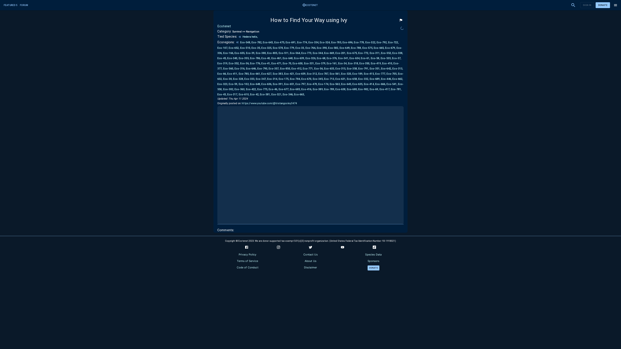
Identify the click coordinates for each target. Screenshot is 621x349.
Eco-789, (329, 89)
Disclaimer (310, 267)
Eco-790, (262, 68)
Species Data (373, 254)
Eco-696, (348, 42)
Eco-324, (325, 42)
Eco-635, (357, 84)
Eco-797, (300, 84)
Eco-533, (386, 58)
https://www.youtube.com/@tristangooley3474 (269, 103)
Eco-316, (239, 68)
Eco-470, (312, 84)
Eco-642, (386, 68)
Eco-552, (386, 53)
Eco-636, (266, 84)
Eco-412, (296, 68)
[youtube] (342, 247)
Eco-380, (261, 53)
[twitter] (310, 247)
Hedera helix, (250, 36)
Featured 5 (10, 5)
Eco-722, (393, 42)
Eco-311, (375, 53)
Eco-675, (352, 53)
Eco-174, (323, 84)
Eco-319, (222, 63)
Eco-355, (244, 58)
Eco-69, (374, 89)
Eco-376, (332, 58)
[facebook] (246, 247)
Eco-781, (396, 89)
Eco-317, (232, 94)
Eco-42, (254, 94)
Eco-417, (385, 89)
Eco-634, (354, 58)
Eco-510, (245, 47)
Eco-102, (244, 84)
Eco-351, (375, 68)
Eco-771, (308, 68)
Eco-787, (323, 73)
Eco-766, (310, 47)
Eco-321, (276, 94)
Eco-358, (352, 68)
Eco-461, (276, 58)
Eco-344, (318, 53)
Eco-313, (397, 68)
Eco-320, (346, 73)
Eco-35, (256, 47)
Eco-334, (313, 42)
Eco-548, (245, 42)
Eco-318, (353, 63)
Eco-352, (234, 63)
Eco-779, (289, 47)
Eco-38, (227, 78)
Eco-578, (278, 47)
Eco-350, (364, 63)
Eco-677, (284, 89)
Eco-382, (228, 89)
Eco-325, (266, 47)
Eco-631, (340, 78)
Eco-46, (273, 89)
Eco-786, (255, 58)
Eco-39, (250, 53)
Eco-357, (274, 68)
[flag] (401, 20)
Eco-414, (369, 84)
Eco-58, (375, 58)
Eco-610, (244, 94)
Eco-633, (329, 68)
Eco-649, (345, 47)
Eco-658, (352, 78)
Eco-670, (306, 78)
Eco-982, (363, 89)
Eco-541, (392, 84)
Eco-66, (222, 73)
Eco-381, (265, 94)
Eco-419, (376, 63)
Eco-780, (244, 73)
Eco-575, (367, 47)
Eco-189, (357, 73)
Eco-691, (291, 42)
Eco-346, (288, 94)
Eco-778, (359, 42)
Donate (602, 5)
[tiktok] (374, 247)
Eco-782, (256, 42)
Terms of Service (247, 261)
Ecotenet (312, 5)
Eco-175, (284, 78)
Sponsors (373, 261)
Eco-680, (352, 89)
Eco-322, (370, 42)
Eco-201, (340, 53)
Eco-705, (392, 73)
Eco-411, (232, 73)
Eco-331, (309, 63)
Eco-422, (251, 89)
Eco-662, (397, 78)
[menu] (615, 5)
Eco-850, (285, 68)
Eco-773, (306, 53)
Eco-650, (298, 63)
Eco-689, (375, 78)
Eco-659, (300, 73)
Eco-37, (396, 58)
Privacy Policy (247, 254)
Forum (24, 5)
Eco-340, (232, 58)
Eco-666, (380, 84)
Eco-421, (289, 73)
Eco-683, (295, 89)
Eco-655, (239, 53)
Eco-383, (278, 73)
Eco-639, (299, 58)
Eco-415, (369, 73)
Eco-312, (312, 73)
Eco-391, (278, 84)
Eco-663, (299, 94)
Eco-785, (336, 42)
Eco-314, (272, 78)
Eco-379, (320, 63)
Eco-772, (363, 53)
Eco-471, (276, 63)
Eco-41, (266, 63)
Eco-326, (310, 58)
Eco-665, (379, 47)
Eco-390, (322, 47)
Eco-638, (340, 89)
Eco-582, (333, 47)
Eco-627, (266, 73)
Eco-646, (251, 68)
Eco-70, (287, 63)
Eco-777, (380, 73)
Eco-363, (239, 89)
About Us (310, 261)
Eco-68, (321, 58)
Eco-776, (255, 63)
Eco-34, (342, 63)
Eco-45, (222, 58)
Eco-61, (365, 58)
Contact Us (310, 254)
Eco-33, (300, 47)
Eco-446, (386, 78)
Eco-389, (318, 89)
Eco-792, (382, 42)
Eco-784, (295, 78)
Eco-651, (289, 84)
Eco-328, (238, 78)
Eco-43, (222, 94)
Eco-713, (329, 78)
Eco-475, (279, 42)
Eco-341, (343, 58)
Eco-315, (340, 68)
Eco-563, (335, 84)
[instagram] (278, 247)
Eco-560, (228, 68)
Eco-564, (295, 53)
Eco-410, (387, 63)
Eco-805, (272, 53)
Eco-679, (390, 47)
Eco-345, (318, 78)
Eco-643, (268, 42)
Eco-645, (346, 84)
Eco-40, (266, 58)
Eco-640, (288, 58)
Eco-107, (222, 47)
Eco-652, (234, 47)
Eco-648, (255, 84)
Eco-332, (363, 78)
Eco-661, (255, 73)
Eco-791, (363, 68)
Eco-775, (262, 89)
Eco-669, (329, 53)
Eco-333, (249, 78)
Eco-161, (332, 63)
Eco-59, (233, 84)
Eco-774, (302, 42)
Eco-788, (356, 47)
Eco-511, (284, 53)
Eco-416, (306, 89)
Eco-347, (261, 78)
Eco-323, (222, 84)
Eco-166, (228, 53)
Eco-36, (244, 63)
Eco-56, (318, 68)
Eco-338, (397, 53)
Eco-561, (335, 73)
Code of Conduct (247, 267)
